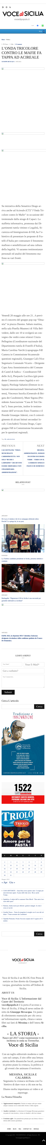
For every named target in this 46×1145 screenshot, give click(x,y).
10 (11, 865)
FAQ (20, 1129)
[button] (4, 7)
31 (11, 875)
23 (4, 872)
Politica (8, 39)
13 (29, 865)
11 (17, 865)
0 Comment (19, 44)
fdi (5, 439)
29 (41, 872)
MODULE (36, 1129)
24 (11, 872)
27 (29, 872)
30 (4, 875)
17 (11, 869)
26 (23, 872)
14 (35, 865)
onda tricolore (11, 439)
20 (29, 869)
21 (35, 869)
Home (3, 39)
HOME (9, 1129)
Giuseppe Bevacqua (8, 61)
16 (4, 869)
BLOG (14, 1129)
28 (35, 872)
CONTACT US (27, 1129)
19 (23, 869)
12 (23, 865)
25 (17, 872)
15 (41, 865)
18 (17, 869)
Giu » (12, 882)
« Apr (4, 882)
